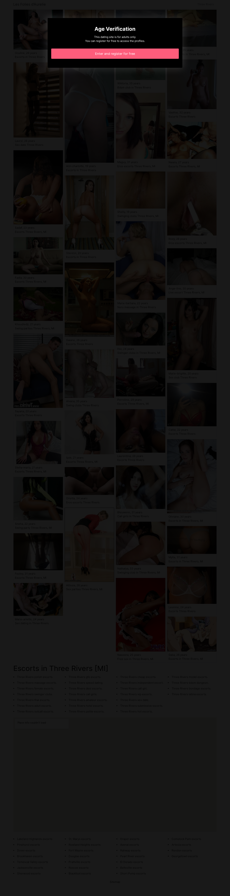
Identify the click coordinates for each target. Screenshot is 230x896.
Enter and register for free (115, 54)
